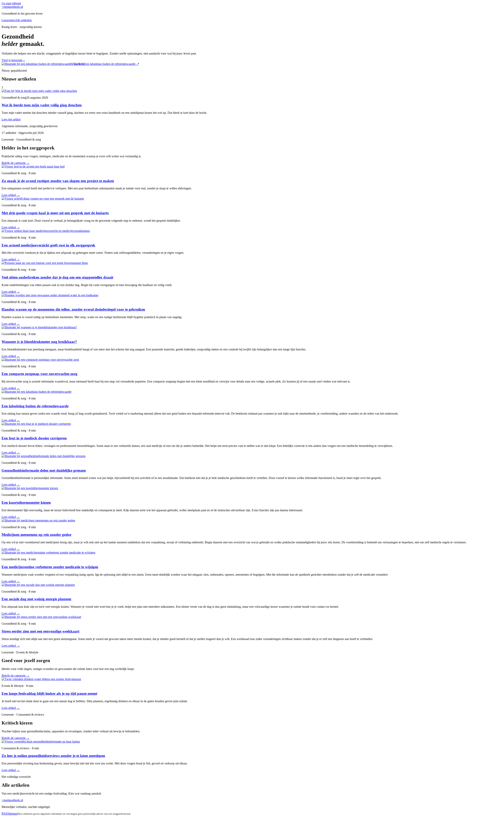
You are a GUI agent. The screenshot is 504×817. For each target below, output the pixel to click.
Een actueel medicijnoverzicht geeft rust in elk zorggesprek (48, 245)
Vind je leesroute (13, 60)
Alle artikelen (23, 20)
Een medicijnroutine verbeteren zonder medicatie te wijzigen (50, 567)
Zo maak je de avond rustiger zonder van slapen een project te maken (58, 181)
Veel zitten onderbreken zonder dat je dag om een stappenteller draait (57, 277)
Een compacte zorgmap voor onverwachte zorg (39, 374)
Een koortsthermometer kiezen (26, 502)
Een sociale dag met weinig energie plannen (36, 599)
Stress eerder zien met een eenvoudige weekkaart (40, 631)
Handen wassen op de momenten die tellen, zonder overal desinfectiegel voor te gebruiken (73, 309)
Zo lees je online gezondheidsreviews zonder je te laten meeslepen (53, 756)
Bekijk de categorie (16, 163)
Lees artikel (11, 195)
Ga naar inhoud (11, 3)
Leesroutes (8, 20)
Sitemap (12, 813)
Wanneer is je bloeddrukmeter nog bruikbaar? (39, 342)
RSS (4, 813)
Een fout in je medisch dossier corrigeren (34, 438)
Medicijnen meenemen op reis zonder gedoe (36, 535)
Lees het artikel (11, 119)
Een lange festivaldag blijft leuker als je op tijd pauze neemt (49, 693)
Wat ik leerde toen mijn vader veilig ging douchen (42, 105)
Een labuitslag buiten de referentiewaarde (35, 406)
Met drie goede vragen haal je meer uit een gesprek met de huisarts (55, 213)
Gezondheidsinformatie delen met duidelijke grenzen (44, 470)
